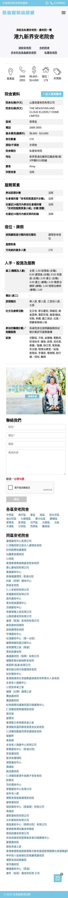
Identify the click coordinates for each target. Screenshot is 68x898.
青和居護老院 (13, 651)
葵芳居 (10, 713)
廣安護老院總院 (15, 625)
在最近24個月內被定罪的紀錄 (22, 214)
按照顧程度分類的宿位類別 (21, 234)
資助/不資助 (12, 145)
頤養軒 (10, 736)
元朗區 (46, 522)
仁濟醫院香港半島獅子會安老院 (24, 775)
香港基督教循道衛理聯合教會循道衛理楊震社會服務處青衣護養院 (36, 851)
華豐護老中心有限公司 (18, 789)
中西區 (10, 515)
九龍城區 (26, 518)
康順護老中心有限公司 (18, 541)
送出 (16, 499)
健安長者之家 (13, 846)
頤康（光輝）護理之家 (18, 691)
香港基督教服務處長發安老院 (22, 563)
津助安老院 (25, 48)
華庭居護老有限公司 (17, 833)
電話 (8, 127)
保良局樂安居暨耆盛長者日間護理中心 (27, 837)
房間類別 (11, 301)
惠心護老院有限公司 (17, 567)
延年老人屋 (12, 793)
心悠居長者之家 (15, 687)
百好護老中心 (13, 784)
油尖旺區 (11, 518)
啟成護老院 (12, 771)
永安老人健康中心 (16, 682)
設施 (8, 338)
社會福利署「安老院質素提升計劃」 (26, 198)
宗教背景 (11, 172)
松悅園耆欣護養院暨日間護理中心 (25, 705)
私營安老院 (50, 52)
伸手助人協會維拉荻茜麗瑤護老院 (25, 855)
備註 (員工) (12, 295)
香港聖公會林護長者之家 (20, 722)
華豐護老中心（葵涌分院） (21, 749)
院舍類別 (11, 151)
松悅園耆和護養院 (16, 550)
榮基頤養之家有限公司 (18, 612)
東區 (32, 515)
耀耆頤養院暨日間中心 (18, 643)
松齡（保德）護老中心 (18, 581)
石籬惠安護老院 (15, 554)
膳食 (8, 166)
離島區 (46, 526)
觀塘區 (53, 518)
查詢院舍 (57, 878)
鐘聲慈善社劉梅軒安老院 (20, 660)
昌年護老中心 (13, 598)
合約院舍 (44, 48)
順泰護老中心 (13, 762)
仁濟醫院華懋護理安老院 (20, 709)
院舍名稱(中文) (14, 102)
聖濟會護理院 (13, 758)
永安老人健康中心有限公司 (21, 744)
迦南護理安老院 (15, 629)
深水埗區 (54, 515)
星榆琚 (10, 740)
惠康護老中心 (13, 572)
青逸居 (10, 811)
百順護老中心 (13, 607)
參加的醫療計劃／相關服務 (16, 330)
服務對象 (11, 244)
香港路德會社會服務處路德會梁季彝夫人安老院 (32, 678)
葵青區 (10, 522)
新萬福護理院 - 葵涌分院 (20, 576)
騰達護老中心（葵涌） (18, 868)
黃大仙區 (40, 518)
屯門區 (34, 522)
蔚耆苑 (10, 780)
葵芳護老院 (12, 864)
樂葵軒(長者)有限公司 (18, 665)
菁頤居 (10, 767)
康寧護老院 (12, 802)
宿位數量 (11, 139)
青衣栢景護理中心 (16, 603)
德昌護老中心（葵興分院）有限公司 (26, 824)
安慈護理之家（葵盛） (18, 647)
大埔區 (10, 526)
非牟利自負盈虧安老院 (23, 52)
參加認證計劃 (13, 192)
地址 (8, 156)
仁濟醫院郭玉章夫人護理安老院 (24, 545)
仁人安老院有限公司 (17, 589)
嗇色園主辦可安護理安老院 (21, 669)
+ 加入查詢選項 (52, 94)
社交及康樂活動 (14, 311)
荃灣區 (22, 522)
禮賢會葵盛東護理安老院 (20, 798)
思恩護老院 (12, 753)
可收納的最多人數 (16, 250)
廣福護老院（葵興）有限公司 (22, 656)
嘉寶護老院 (12, 842)
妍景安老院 (12, 585)
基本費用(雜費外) (15, 133)
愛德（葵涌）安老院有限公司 (22, 620)
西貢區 (34, 526)
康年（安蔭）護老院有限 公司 (23, 873)
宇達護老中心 (13, 634)
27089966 (59, 3)
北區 (56, 522)
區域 (8, 121)
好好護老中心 (13, 674)
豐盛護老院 (12, 696)
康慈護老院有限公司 (17, 815)
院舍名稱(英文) (14, 108)
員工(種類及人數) (15, 270)
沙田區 (22, 526)
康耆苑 (10, 718)
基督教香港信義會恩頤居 (20, 829)
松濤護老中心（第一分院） (21, 638)
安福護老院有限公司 (17, 594)
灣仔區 (22, 515)
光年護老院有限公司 (17, 820)
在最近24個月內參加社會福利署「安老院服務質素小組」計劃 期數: (25, 206)
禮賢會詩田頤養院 (16, 860)
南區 (42, 515)
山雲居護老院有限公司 (18, 616)
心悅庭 (10, 558)
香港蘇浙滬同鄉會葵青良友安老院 (25, 727)
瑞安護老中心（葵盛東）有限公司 (25, 806)
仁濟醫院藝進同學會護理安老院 (24, 731)
